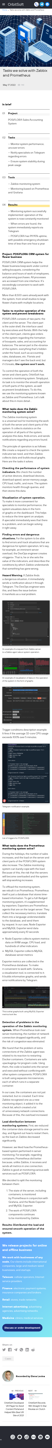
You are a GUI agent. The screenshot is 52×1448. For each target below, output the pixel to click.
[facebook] (12, 1437)
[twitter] (19, 1437)
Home (4, 10)
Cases (8, 1358)
